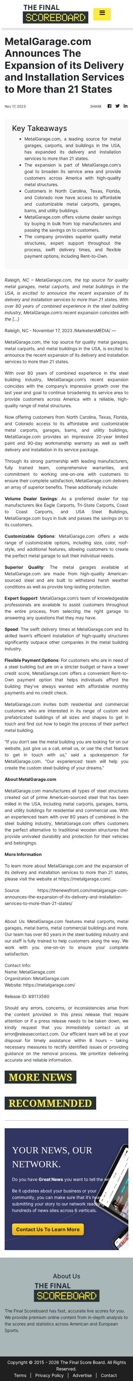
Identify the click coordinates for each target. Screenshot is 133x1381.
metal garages (112, 342)
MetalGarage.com (93, 480)
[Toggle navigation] (102, 14)
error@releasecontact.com (31, 1033)
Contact (109, 1375)
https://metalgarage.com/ (84, 878)
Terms (20, 1375)
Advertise (82, 1375)
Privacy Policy (49, 1375)
